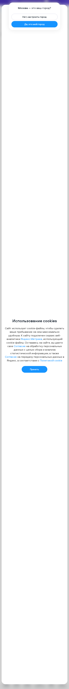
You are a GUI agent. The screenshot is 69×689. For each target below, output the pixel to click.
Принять (34, 369)
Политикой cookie (51, 360)
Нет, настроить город (34, 16)
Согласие (20, 346)
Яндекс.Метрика (31, 339)
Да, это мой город (34, 24)
